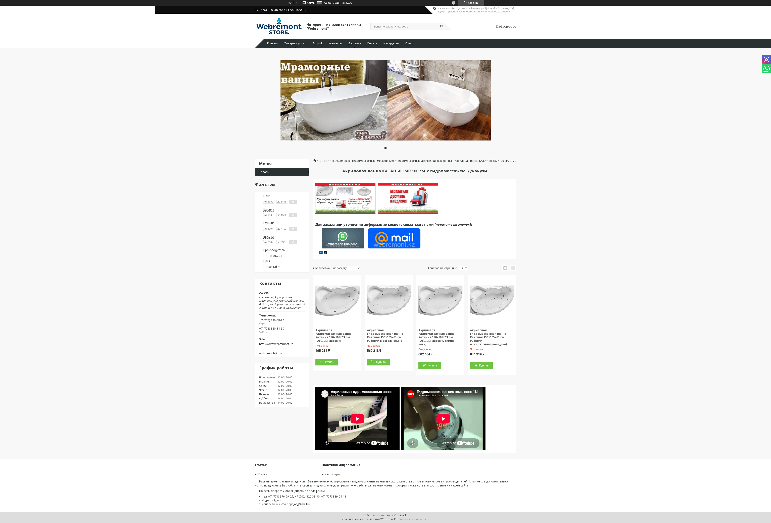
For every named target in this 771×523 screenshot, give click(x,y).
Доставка (354, 43)
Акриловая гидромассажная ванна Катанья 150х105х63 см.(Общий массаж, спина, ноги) (436, 337)
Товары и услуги (295, 43)
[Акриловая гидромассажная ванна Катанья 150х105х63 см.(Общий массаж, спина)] (389, 300)
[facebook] (321, 253)
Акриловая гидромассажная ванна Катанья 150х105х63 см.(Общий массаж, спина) (385, 335)
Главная (272, 43)
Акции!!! (317, 43)
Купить (329, 362)
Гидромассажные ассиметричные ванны (424, 161)
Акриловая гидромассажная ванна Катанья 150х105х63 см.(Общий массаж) (333, 335)
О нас (409, 43)
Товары (264, 172)
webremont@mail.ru (272, 353)
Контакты (335, 43)
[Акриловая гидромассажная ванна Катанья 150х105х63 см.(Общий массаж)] (337, 300)
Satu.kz (404, 515)
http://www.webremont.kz (276, 344)
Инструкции (391, 43)
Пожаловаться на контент (414, 519)
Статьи (262, 474)
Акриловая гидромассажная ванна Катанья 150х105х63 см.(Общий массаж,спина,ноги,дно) (488, 337)
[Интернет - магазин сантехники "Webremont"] (279, 26)
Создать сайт (332, 2)
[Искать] (442, 26)
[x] (325, 253)
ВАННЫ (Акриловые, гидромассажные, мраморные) (359, 161)
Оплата (372, 43)
